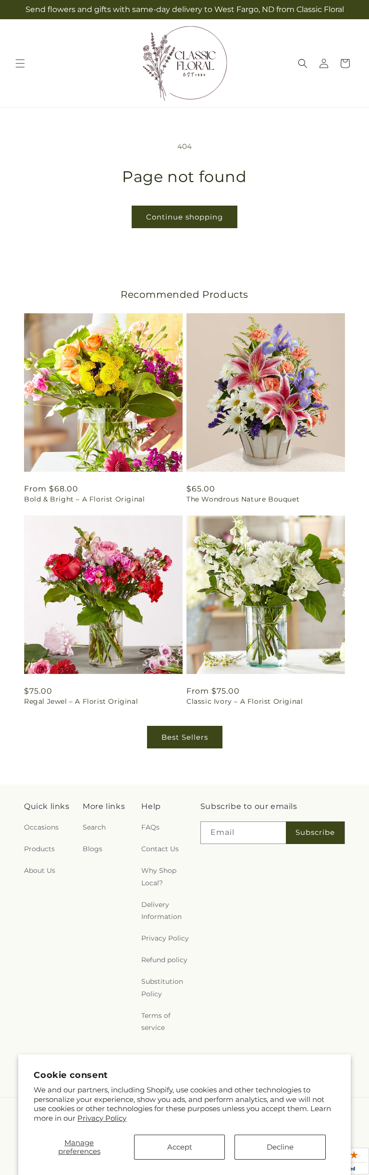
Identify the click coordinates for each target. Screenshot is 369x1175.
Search (94, 827)
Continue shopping (184, 216)
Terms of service (156, 1021)
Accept (179, 1146)
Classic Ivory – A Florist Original (244, 701)
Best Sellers (184, 737)
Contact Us (160, 849)
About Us (39, 870)
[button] (20, 63)
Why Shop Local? (158, 876)
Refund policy (164, 959)
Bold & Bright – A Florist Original (84, 499)
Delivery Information (161, 910)
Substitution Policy (162, 987)
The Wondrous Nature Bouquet (242, 499)
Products (39, 849)
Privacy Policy (101, 1118)
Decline (280, 1146)
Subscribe (315, 832)
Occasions (41, 827)
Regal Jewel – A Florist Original (81, 701)
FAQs (150, 827)
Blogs (92, 849)
